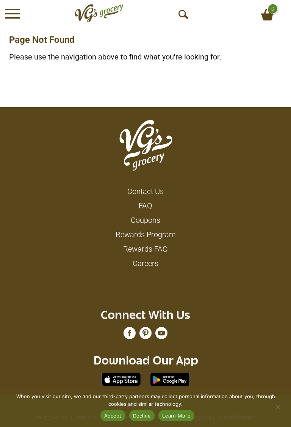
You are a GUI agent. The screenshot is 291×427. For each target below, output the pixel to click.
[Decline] (277, 407)
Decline (142, 416)
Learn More (176, 416)
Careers (145, 263)
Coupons (145, 220)
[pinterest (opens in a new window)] (145, 334)
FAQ (145, 205)
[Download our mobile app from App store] (121, 378)
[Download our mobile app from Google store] (170, 378)
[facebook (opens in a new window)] (130, 334)
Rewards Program (146, 234)
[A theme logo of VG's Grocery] (99, 13)
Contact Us (145, 191)
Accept (113, 416)
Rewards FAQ (145, 248)
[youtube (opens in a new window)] (161, 334)
